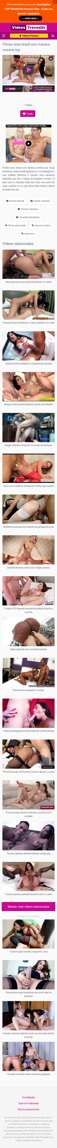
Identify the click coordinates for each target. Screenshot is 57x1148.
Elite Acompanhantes (28, 1109)
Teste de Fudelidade (28, 1103)
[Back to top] (51, 1141)
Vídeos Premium (30, 35)
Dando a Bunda (41, 201)
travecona (29, 233)
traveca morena (42, 225)
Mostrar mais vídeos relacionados (28, 906)
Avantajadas (28, 1097)
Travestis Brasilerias (29, 217)
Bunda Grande (16, 201)
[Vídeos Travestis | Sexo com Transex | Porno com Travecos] (29, 27)
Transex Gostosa (29, 209)
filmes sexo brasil (17, 225)
